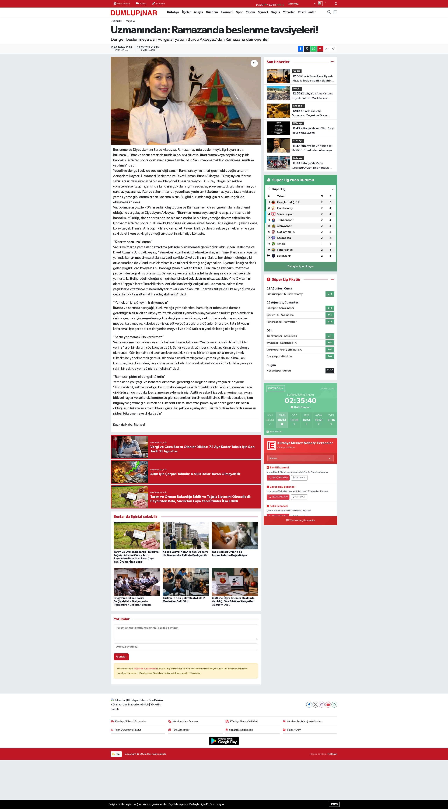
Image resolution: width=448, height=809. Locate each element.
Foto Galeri (123, 3)
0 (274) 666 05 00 (280, 478)
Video (142, 3)
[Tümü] (332, 62)
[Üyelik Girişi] (334, 4)
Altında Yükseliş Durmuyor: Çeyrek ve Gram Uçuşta (309, 113)
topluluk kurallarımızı (145, 668)
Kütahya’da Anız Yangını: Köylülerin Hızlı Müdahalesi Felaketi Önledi (312, 96)
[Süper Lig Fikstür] (332, 279)
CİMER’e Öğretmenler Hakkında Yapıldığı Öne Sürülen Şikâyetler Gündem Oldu (233, 601)
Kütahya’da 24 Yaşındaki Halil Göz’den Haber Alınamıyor (312, 148)
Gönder (121, 656)
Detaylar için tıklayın (301, 266)
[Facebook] (309, 705)
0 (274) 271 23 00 (280, 497)
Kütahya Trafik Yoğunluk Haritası (305, 721)
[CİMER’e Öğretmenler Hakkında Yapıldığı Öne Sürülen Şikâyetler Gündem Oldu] (235, 581)
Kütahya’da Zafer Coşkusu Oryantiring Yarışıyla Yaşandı (310, 166)
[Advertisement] (224, 784)
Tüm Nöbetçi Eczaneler (302, 520)
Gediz (296, 71)
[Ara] (329, 12)
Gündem (212, 12)
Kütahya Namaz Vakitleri (244, 721)
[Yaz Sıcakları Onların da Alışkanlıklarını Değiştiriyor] (235, 535)
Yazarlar (160, 3)
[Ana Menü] (335, 12)
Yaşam (250, 12)
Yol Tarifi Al (300, 478)
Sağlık (275, 12)
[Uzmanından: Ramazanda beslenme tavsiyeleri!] (186, 101)
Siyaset (263, 12)
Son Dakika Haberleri (241, 730)
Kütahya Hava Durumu (185, 721)
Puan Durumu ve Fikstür (128, 730)
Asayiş (198, 12)
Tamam (334, 804)
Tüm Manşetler (180, 730)
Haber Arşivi (294, 730)
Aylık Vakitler (275, 431)
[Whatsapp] (334, 705)
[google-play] (224, 740)
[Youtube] (328, 705)
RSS (117, 754)
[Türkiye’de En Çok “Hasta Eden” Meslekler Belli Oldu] (186, 581)
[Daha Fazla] (320, 49)
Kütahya (173, 12)
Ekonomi (227, 12)
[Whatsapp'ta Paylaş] (313, 49)
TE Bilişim (332, 754)
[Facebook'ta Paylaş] (300, 49)
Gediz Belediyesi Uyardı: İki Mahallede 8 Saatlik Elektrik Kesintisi (312, 79)
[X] (315, 705)
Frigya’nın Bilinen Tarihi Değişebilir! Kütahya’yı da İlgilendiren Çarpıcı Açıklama (132, 601)
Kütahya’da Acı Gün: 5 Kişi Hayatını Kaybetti (313, 131)
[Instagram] (322, 705)
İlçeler (186, 12)
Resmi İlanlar (307, 12)
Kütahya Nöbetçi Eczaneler (130, 721)
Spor (239, 12)
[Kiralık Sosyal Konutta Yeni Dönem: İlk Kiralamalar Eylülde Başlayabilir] (186, 535)
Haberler (116, 21)
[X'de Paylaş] (307, 49)
